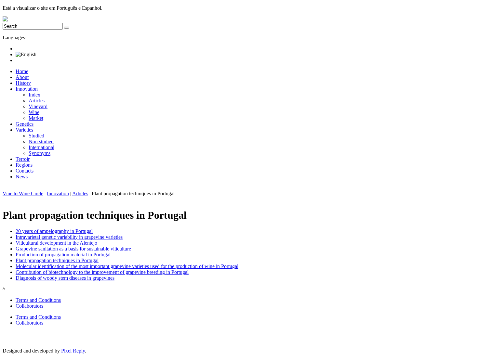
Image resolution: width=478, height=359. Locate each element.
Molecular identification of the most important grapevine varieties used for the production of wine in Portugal (127, 266)
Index (34, 94)
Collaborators (29, 306)
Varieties (24, 130)
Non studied (41, 141)
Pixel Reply (73, 350)
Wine (34, 112)
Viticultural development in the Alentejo (56, 243)
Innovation (27, 89)
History (23, 83)
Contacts (24, 170)
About (22, 77)
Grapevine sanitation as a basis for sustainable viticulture (73, 248)
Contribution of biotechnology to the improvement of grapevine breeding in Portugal (102, 272)
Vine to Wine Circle (23, 193)
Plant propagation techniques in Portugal (57, 260)
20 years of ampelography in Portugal (54, 231)
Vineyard (38, 106)
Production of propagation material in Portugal (63, 254)
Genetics (24, 124)
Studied (36, 135)
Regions (24, 165)
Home (22, 71)
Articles (37, 100)
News (22, 176)
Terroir (23, 159)
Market (36, 118)
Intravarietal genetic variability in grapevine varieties (69, 237)
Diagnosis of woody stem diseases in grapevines (65, 278)
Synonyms (39, 153)
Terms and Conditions (38, 300)
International (41, 147)
